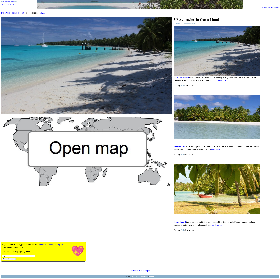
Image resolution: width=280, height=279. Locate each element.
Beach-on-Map (8, 1)
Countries (270, 7)
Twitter (50, 245)
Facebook (42, 245)
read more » (222, 80)
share (42, 13)
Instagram (58, 245)
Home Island (180, 222)
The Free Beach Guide (8, 4)
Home (264, 7)
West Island (179, 146)
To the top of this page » (140, 271)
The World (5, 13)
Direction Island (181, 77)
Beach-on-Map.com (140, 277)
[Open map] (86, 186)
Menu (277, 7)
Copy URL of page (9, 259)
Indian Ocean (18, 13)
